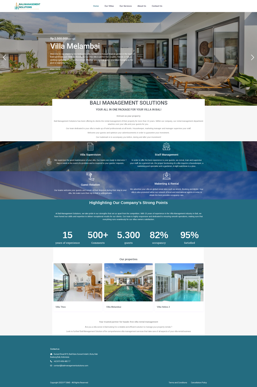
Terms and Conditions (178, 383)
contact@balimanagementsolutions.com (71, 366)
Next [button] (252, 58)
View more (55, 69)
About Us (141, 6)
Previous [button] (4, 58)
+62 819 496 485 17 (62, 361)
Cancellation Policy (199, 383)
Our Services (126, 6)
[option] (128, 59)
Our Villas (109, 6)
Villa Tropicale (73, 46)
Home (96, 6)
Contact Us (157, 6)
